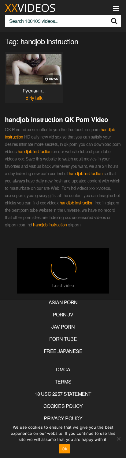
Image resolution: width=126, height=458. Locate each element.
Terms (63, 381)
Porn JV (63, 314)
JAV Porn (63, 326)
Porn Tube (63, 338)
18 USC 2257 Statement (63, 393)
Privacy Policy (63, 418)
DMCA (63, 369)
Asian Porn (63, 302)
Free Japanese (63, 351)
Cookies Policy (63, 405)
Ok (64, 448)
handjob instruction (35, 151)
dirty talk (34, 97)
